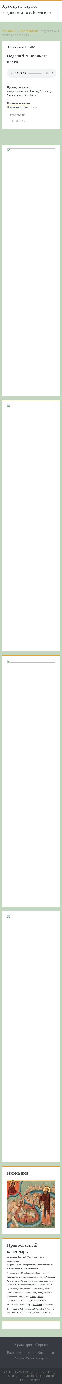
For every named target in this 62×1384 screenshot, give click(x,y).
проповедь (18, 121)
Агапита (39, 1281)
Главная (9, 31)
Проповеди (29, 31)
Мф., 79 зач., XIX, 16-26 (39, 1312)
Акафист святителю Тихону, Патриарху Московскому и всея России (29, 93)
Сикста (51, 1277)
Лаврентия (34, 1277)
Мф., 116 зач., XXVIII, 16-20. (33, 1309)
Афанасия (37, 1304)
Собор (34, 1288)
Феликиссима (27, 1281)
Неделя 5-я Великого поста (22, 107)
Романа (10, 1284)
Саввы (33, 1296)
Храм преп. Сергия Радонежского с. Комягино (26, 9)
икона (43, 1277)
